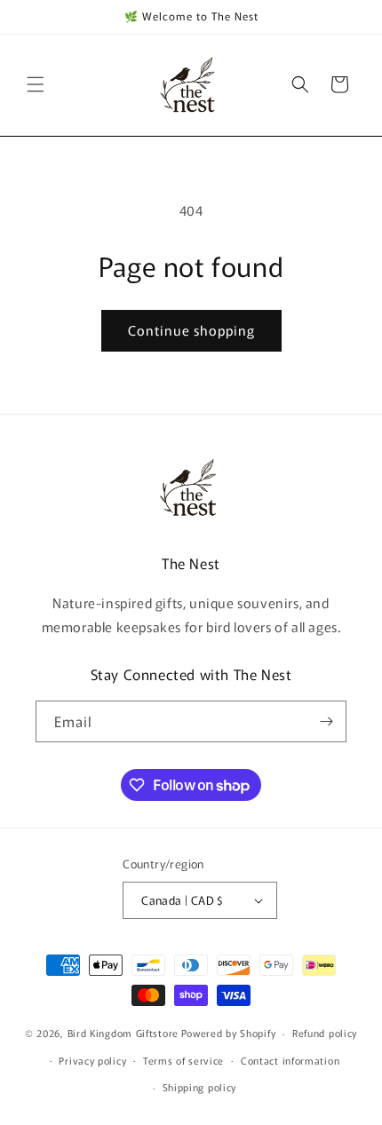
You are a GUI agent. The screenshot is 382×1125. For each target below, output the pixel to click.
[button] (35, 84)
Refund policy (324, 1033)
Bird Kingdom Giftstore (123, 1033)
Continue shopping (191, 330)
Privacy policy (92, 1060)
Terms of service (183, 1060)
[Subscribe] (326, 721)
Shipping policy (200, 1087)
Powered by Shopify (228, 1033)
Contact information (290, 1060)
